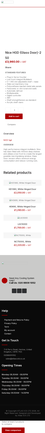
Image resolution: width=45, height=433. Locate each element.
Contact (7, 333)
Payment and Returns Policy (16, 320)
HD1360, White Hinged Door (22, 189)
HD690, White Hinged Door (22, 206)
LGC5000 (22, 224)
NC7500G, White (22, 241)
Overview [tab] (8, 133)
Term (6, 327)
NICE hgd (7, 140)
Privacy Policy (10, 323)
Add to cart (14, 116)
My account (9, 330)
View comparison (13, 430)
